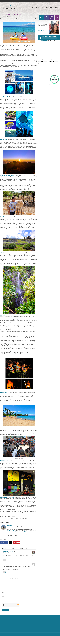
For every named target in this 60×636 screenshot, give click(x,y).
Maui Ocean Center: (3, 139)
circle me (57, 19)
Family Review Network (17, 531)
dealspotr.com (49, 84)
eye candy (51, 19)
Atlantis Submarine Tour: (4, 96)
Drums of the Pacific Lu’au (4, 392)
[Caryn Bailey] (3, 529)
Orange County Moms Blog (18, 532)
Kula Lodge (7, 218)
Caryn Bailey (9, 525)
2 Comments (9, 16)
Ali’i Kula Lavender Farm (4, 252)
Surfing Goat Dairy (3, 216)
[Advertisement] (47, 50)
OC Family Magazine (27, 531)
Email (3, 596)
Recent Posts (7, 522)
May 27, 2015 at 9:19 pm (6, 564)
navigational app (14, 345)
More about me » (41, 30)
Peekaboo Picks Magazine (11, 530)
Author (2, 522)
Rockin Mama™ (8, 6)
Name (3, 592)
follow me (41, 19)
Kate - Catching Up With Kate (8, 551)
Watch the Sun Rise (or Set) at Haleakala (7, 175)
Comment (4, 580)
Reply (5, 559)
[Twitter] (36, 525)
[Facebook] (34, 525)
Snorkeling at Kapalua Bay (4, 429)
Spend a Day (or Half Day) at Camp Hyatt (7, 497)
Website (3, 600)
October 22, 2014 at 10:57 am (6, 552)
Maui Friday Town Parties (4, 460)
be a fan (46, 19)
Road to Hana (2, 315)
